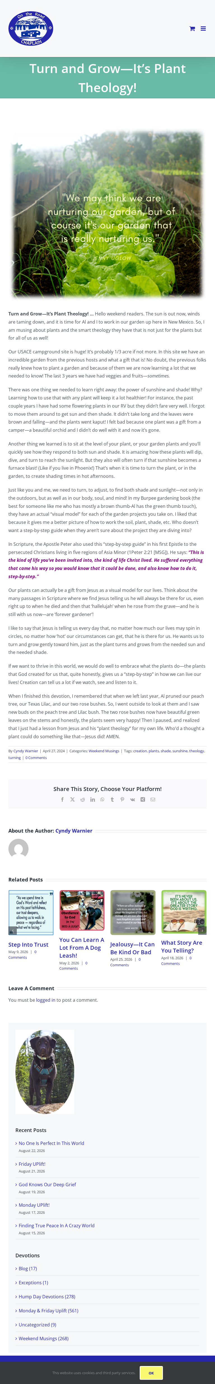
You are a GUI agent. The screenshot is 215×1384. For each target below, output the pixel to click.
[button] (12, 930)
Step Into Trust (28, 944)
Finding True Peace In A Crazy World (57, 1225)
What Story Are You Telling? (181, 946)
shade (166, 750)
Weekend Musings (104, 750)
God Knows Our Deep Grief (47, 1184)
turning (14, 757)
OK (151, 1373)
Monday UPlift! (34, 1205)
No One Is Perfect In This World (51, 1143)
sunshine (180, 750)
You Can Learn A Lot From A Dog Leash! (81, 947)
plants (154, 750)
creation (140, 750)
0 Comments (36, 757)
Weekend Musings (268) (44, 1338)
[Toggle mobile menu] (204, 28)
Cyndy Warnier (25, 750)
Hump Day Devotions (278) (47, 1297)
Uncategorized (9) (37, 1325)
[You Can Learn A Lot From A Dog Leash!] (82, 893)
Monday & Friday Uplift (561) (48, 1311)
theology (196, 750)
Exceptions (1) (33, 1283)
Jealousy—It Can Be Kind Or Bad (132, 948)
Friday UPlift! (32, 1164)
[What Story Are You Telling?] (184, 893)
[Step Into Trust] (31, 893)
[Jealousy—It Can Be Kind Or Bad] (133, 893)
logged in (45, 1000)
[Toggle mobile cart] (192, 28)
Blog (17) (28, 1268)
